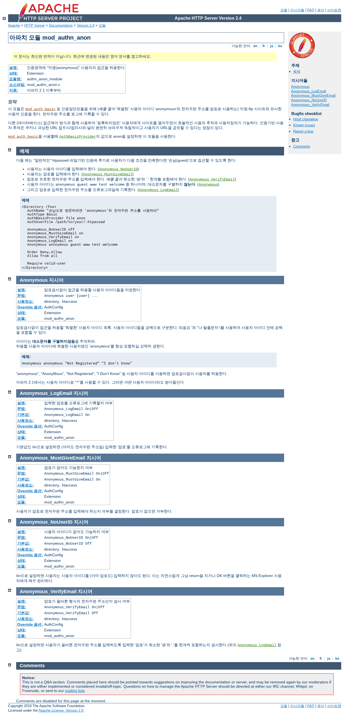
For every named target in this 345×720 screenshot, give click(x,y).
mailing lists (75, 690)
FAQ (310, 10)
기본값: (23, 414)
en (255, 46)
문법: (21, 295)
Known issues (304, 125)
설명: (13, 67)
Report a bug (303, 131)
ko (280, 46)
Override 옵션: (30, 307)
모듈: (21, 318)
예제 (296, 71)
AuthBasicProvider (77, 136)
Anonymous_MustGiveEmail (313, 95)
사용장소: (25, 301)
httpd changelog (305, 119)
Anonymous (300, 87)
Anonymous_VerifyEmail (310, 105)
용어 (320, 10)
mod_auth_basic (40, 109)
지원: (13, 90)
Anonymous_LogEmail (308, 91)
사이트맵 (334, 10)
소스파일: (17, 84)
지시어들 (297, 10)
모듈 (283, 10)
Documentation (61, 25)
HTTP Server (34, 25)
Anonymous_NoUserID (309, 100)
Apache (14, 25)
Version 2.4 (85, 25)
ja (271, 46)
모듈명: (15, 79)
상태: (13, 73)
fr (263, 46)
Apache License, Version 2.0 (61, 710)
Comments (301, 146)
